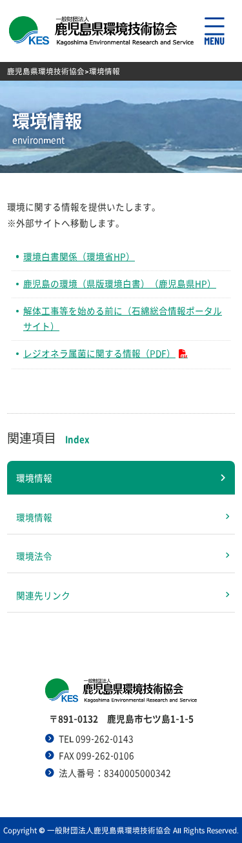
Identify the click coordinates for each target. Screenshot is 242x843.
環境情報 (34, 477)
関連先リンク (43, 595)
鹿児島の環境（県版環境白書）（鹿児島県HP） (119, 283)
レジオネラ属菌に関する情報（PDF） (99, 353)
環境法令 (34, 555)
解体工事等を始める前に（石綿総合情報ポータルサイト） (122, 318)
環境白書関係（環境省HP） (79, 256)
